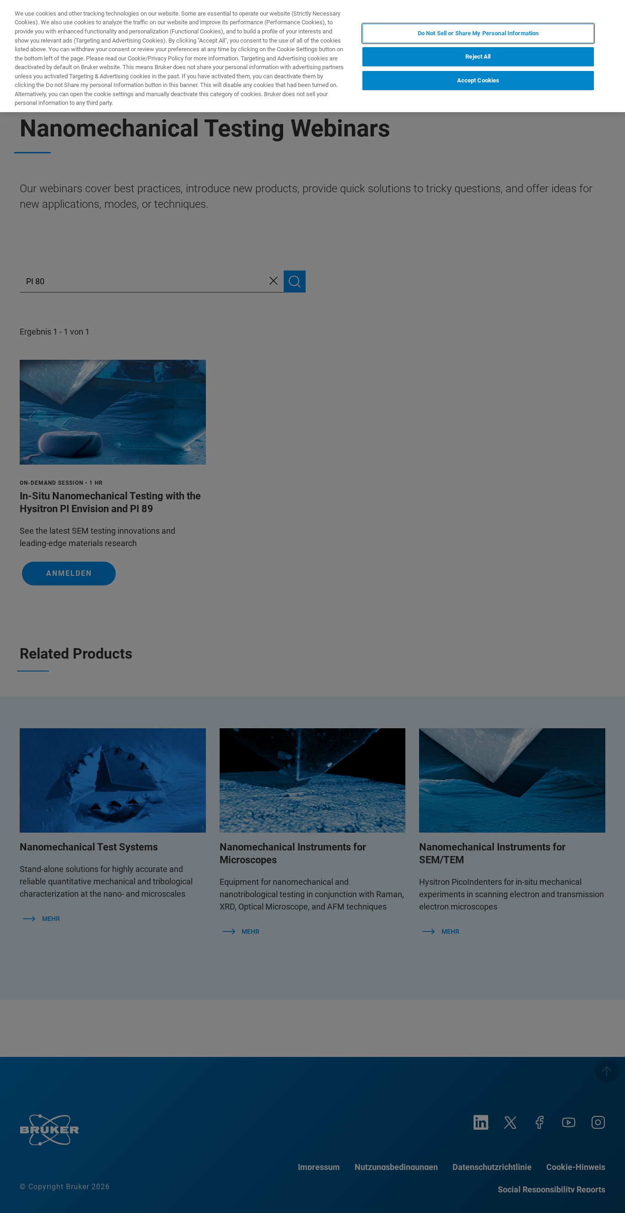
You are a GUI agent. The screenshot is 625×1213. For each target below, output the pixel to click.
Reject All (477, 57)
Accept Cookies (478, 80)
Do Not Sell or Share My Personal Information (478, 33)
